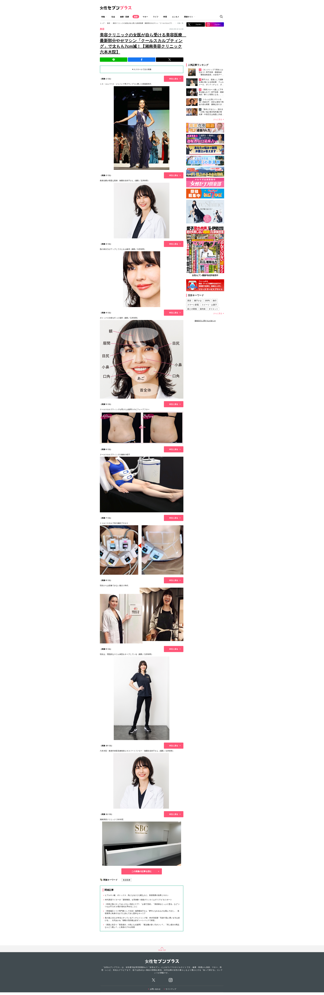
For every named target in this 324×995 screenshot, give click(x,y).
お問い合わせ (155, 989)
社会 (113, 17)
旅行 (215, 300)
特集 (103, 17)
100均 (207, 300)
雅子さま (198, 300)
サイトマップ (171, 989)
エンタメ (175, 17)
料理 (165, 17)
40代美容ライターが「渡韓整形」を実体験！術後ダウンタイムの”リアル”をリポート (138, 900)
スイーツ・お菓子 (209, 305)
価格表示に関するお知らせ (205, 321)
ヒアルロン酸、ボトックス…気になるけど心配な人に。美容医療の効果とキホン (137, 895)
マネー (145, 17)
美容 (136, 17)
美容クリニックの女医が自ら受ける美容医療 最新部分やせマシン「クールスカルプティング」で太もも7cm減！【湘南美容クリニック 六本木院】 (163, 23)
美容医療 (126, 880)
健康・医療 (124, 17)
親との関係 (192, 309)
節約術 (203, 309)
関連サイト (188, 17)
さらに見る (217, 119)
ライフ (155, 17)
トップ (102, 23)
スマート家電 (193, 305)
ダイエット (213, 309)
